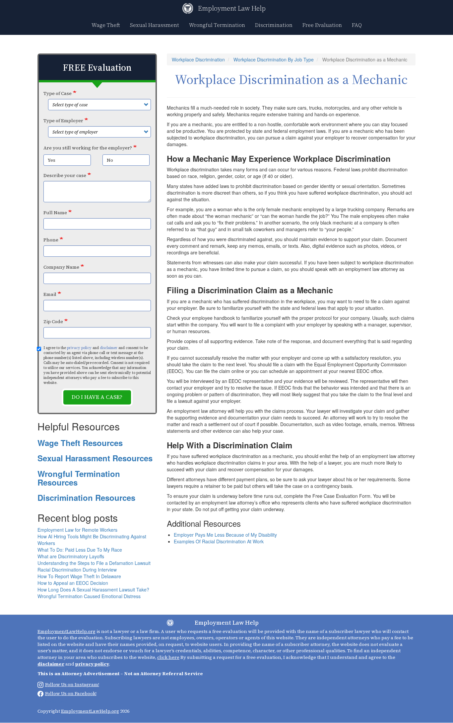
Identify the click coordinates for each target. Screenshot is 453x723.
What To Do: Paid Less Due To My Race (79, 549)
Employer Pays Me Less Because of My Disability (225, 534)
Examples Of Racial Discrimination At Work (219, 541)
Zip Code (53, 321)
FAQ (357, 25)
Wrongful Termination (217, 25)
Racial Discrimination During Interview (77, 569)
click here (168, 657)
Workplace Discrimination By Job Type (273, 59)
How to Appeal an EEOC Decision (72, 583)
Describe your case (64, 175)
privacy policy (79, 347)
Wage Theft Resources (80, 442)
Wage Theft (106, 25)
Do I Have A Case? (97, 397)
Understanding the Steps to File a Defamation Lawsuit (94, 563)
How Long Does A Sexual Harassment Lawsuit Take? (93, 589)
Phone (50, 239)
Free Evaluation (322, 25)
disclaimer (108, 347)
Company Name (61, 267)
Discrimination (273, 25)
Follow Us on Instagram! (72, 684)
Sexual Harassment (154, 25)
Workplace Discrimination (198, 59)
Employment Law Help (232, 8)
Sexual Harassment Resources (95, 458)
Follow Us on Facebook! (71, 693)
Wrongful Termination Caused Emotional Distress (89, 596)
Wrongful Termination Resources (78, 478)
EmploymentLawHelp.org (66, 631)
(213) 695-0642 (52, 701)
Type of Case (57, 93)
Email (49, 294)
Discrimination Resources (86, 497)
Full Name (55, 212)
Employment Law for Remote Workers (77, 529)
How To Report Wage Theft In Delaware (79, 576)
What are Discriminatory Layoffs (70, 556)
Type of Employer (63, 120)
